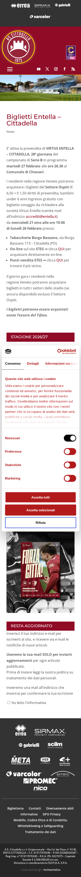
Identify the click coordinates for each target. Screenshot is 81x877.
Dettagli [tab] (33, 363)
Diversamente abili (60, 808)
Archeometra (51, 870)
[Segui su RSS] (73, 69)
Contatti (35, 808)
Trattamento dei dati (40, 832)
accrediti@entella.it (41, 216)
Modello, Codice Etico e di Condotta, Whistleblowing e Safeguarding (41, 823)
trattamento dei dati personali (31, 678)
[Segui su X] (47, 69)
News (10, 132)
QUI (61, 249)
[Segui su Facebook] (64, 69)
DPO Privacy (52, 814)
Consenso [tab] (13, 363)
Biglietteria (15, 808)
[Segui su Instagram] (55, 69)
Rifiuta (41, 522)
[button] (40, 88)
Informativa (29, 814)
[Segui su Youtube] (38, 69)
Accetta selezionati (40, 510)
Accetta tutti (40, 497)
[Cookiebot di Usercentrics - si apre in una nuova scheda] (57, 351)
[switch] (70, 451)
